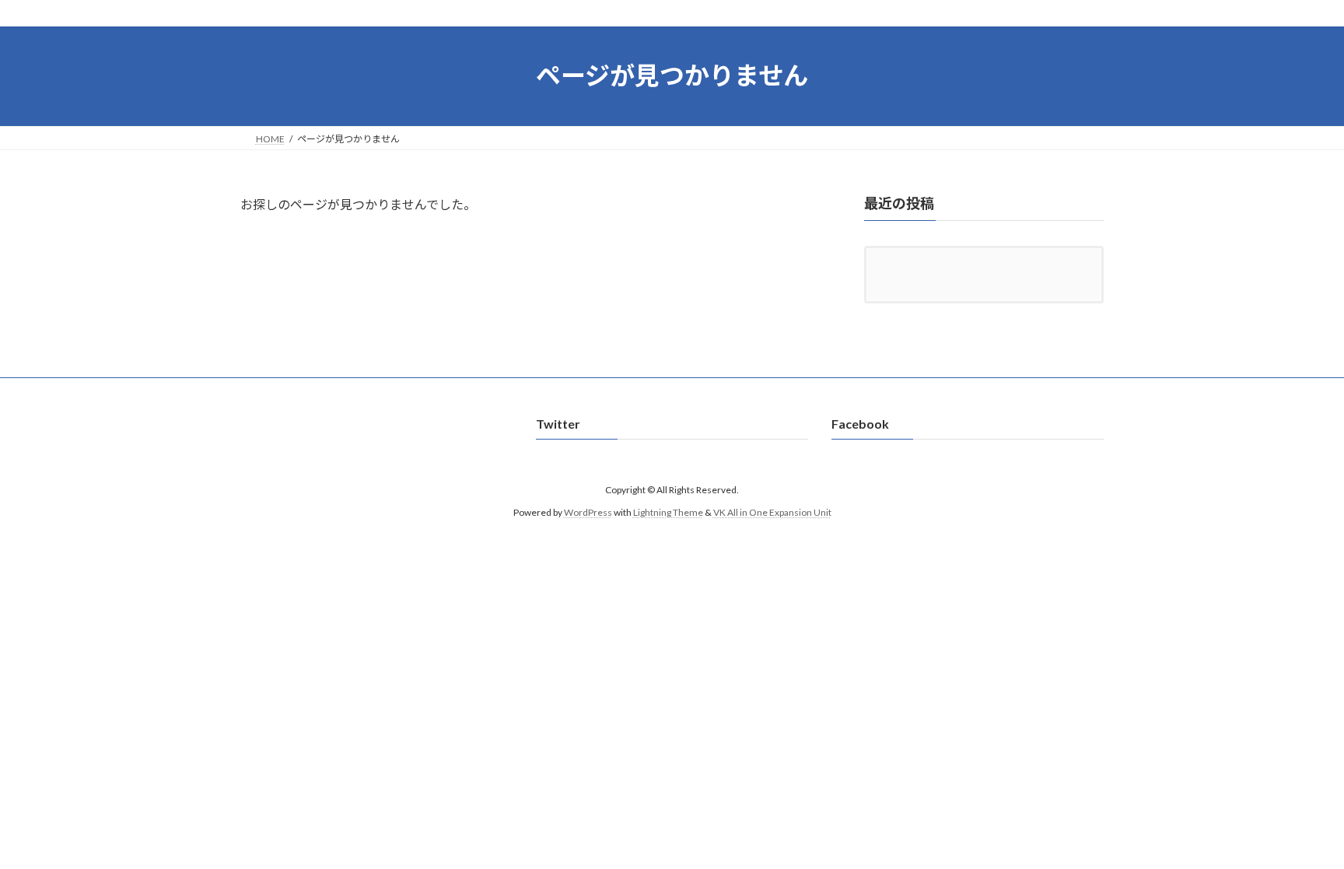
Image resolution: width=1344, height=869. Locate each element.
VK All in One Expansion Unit (772, 512)
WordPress (588, 512)
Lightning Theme (668, 512)
